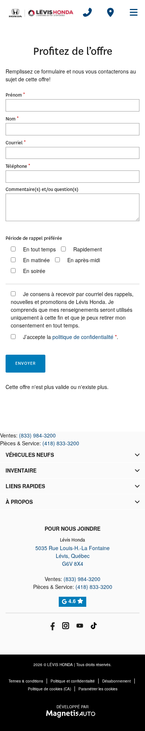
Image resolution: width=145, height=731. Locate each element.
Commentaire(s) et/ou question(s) (42, 189)
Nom (12, 118)
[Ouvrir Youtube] (79, 625)
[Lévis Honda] (41, 12)
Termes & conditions (26, 681)
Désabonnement (116, 681)
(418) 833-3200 (60, 443)
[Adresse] (110, 12)
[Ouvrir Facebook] (51, 625)
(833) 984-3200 (37, 435)
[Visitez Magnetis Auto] (72, 713)
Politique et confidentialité (73, 681)
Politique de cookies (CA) (49, 688)
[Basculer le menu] (130, 12)
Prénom (15, 94)
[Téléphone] (87, 12)
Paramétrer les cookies (97, 688)
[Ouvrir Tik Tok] (94, 625)
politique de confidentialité (82, 337)
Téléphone (18, 165)
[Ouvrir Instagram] (65, 625)
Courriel (16, 142)
